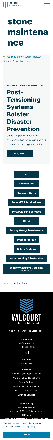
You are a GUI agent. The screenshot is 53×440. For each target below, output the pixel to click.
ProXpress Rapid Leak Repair (26, 378)
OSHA (26, 221)
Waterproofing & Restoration (26, 258)
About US (26, 359)
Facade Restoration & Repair (26, 386)
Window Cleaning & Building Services (26, 269)
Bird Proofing (26, 183)
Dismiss (26, 434)
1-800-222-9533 (26, 347)
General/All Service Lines (26, 202)
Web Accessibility (26, 407)
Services (26, 369)
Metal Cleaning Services (26, 211)
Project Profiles (26, 239)
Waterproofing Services (26, 390)
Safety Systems (26, 249)
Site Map (26, 415)
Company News (26, 193)
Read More (19, 153)
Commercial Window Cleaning (26, 373)
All (26, 174)
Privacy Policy (26, 403)
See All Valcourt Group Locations (26, 331)
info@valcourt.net (26, 343)
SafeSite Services (26, 394)
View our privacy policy (25, 426)
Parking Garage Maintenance (27, 230)
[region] (26, 429)
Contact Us (26, 363)
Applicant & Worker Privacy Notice (26, 411)
